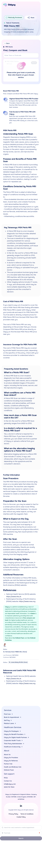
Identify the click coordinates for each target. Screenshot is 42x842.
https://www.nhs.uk (13, 596)
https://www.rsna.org (27, 601)
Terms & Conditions (26, 814)
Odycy (7, 607)
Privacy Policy (13, 814)
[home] (9, 5)
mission (32, 613)
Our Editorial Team (19, 638)
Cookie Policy (21, 817)
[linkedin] (21, 806)
